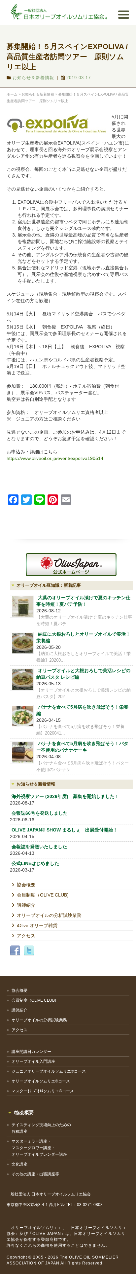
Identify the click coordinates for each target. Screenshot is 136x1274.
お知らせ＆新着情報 (33, 77)
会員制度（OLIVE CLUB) (43, 895)
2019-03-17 (78, 77)
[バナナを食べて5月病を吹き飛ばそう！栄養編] (22, 716)
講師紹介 (26, 905)
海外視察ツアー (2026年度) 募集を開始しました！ (65, 796)
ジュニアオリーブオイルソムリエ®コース (49, 1071)
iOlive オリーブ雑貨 (37, 925)
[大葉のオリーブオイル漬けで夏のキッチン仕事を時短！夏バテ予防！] (22, 607)
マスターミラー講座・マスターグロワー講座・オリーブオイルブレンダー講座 (39, 1148)
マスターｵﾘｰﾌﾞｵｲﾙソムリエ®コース (43, 1091)
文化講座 (19, 1164)
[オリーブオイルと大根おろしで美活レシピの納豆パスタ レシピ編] (22, 680)
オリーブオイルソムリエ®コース (41, 1081)
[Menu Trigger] (124, 14)
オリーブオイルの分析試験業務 (49, 915)
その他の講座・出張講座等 (35, 1174)
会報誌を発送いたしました (39, 846)
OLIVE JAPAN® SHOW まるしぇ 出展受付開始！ (65, 829)
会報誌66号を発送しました (40, 813)
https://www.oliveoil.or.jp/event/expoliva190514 (55, 458)
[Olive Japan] (71, 564)
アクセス (26, 935)
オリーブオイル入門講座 (33, 1061)
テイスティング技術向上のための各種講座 (41, 1128)
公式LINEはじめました (35, 863)
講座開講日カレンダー (31, 1051)
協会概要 (26, 884)
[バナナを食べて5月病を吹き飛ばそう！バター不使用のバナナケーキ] (22, 752)
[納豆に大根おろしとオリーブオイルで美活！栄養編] (22, 643)
